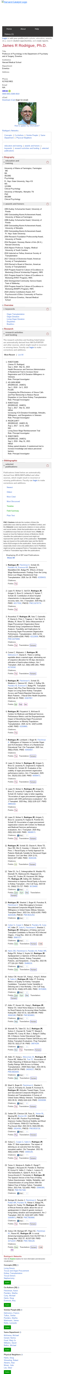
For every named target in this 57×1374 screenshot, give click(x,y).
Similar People (32, 135)
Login (4, 38)
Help (37, 29)
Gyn (21, 892)
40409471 (36, 776)
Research (8, 329)
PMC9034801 (29, 1015)
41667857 (28, 698)
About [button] (23, 29)
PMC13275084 (14, 639)
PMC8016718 (34, 1128)
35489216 (28, 963)
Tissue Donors (9, 1276)
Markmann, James (11, 1320)
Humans (33, 645)
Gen (16, 892)
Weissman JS (28, 1057)
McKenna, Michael (11, 1335)
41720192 (12, 667)
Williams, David (10, 1343)
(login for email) (21, 100)
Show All (11, 558)
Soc (25, 704)
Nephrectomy (9, 1278)
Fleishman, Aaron (11, 1291)
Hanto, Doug (9, 1298)
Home (9, 29)
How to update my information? (27, 126)
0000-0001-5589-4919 (10, 94)
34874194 (35, 1044)
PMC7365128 (29, 1241)
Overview (8, 305)
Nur (16, 1050)
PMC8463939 (13, 1072)
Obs (26, 892)
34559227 (30, 1069)
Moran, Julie (9, 1365)
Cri (16, 864)
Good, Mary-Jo (10, 1340)
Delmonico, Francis (11, 1313)
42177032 (17, 603)
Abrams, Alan (9, 1363)
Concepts (8, 135)
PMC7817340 (20, 1190)
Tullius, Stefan (9, 1315)
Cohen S (11, 925)
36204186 (12, 915)
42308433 (42, 577)
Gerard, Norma (10, 1338)
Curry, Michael (9, 1296)
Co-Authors (19, 135)
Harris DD (12, 951)
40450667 (29, 750)
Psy (16, 1135)
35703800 (42, 989)
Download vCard (8, 100)
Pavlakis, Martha (10, 1293)
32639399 (42, 1100)
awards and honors (32, 146)
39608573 (31, 832)
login (31, 347)
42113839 (34, 636)
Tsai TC (30, 1059)
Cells (40, 944)
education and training (13, 146)
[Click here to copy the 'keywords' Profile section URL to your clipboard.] (48, 309)
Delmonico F (13, 655)
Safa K (22, 927)
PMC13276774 (35, 603)
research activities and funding (27, 148)
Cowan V (19, 925)
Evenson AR (23, 567)
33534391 (17, 1128)
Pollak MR (42, 951)
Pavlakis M (12, 567)
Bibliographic (10, 460)
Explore (7, 1282)
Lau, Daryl (8, 1368)
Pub (20, 704)
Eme (16, 1247)
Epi (16, 704)
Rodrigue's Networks (10, 131)
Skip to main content (11, 3)
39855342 (12, 804)
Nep (16, 1021)
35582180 (12, 1015)
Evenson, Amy (10, 1301)
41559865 (23, 726)
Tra (16, 584)
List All (20, 355)
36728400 (33, 886)
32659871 (12, 1218)
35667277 (17, 937)
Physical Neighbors (24, 138)
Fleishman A (25, 565)
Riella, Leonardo (10, 1323)
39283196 (32, 858)
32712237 (12, 1241)
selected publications (11, 465)
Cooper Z (19, 1142)
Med (16, 1078)
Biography (9, 157)
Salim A (13, 979)
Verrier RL (40, 1114)
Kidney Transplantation (13, 1273)
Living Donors (9, 1268)
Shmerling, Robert (11, 1360)
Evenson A (22, 686)
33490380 (40, 1188)
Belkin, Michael (10, 1345)
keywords (8, 148)
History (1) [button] (9, 34)
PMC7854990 (29, 1218)
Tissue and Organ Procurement (16, 1271)
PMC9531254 (29, 915)
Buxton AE (22, 1116)
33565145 (29, 1152)
